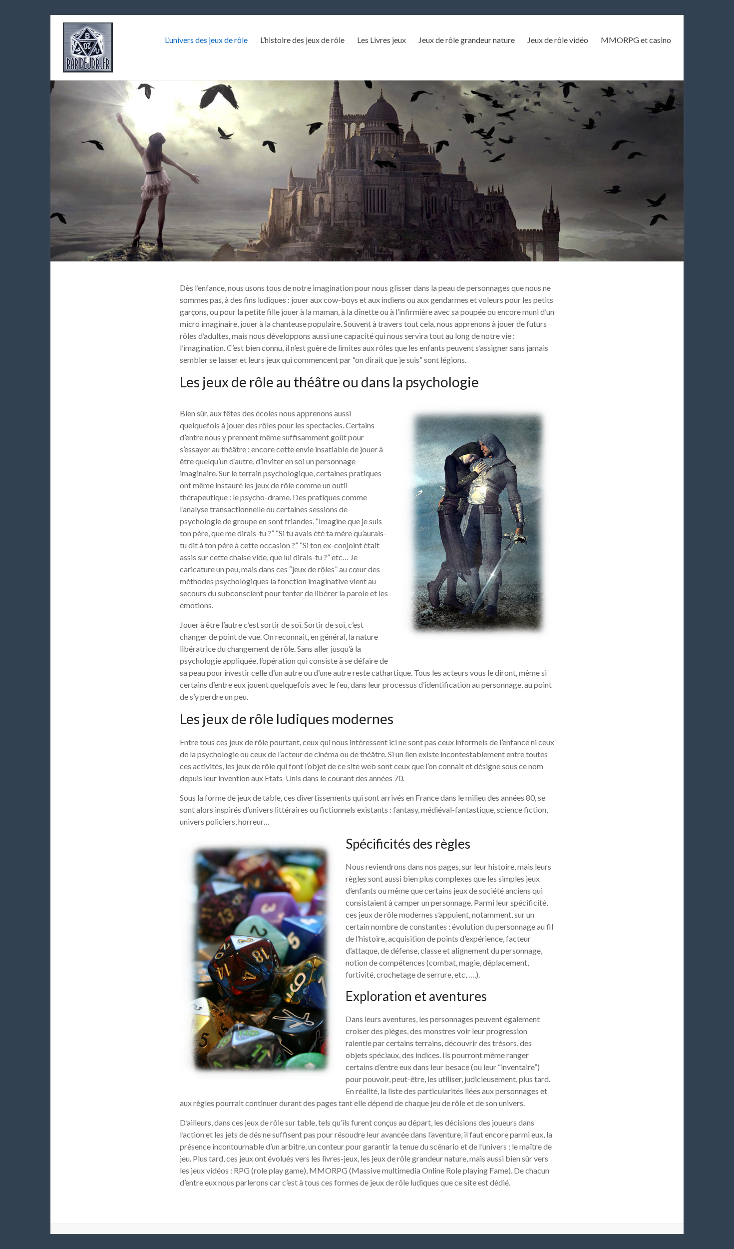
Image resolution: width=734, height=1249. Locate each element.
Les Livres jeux (381, 39)
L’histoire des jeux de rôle (302, 39)
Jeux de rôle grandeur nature (466, 39)
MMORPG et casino (636, 39)
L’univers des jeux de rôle (206, 39)
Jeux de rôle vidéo (557, 39)
